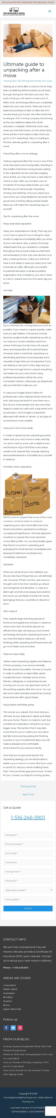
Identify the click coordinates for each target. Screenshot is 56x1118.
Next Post (28, 794)
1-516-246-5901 (28, 817)
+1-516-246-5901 (20, 967)
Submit (28, 908)
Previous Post (28, 786)
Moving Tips (9, 81)
